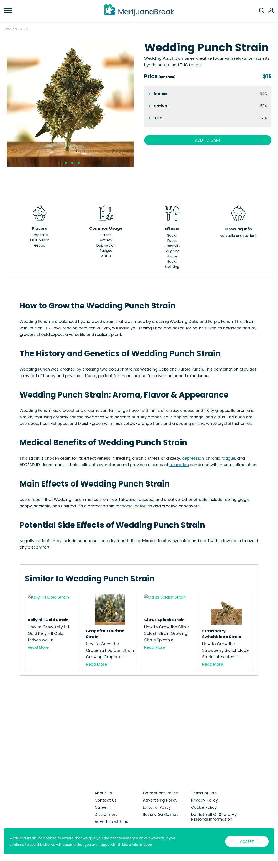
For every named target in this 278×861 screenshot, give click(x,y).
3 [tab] (72, 163)
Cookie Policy (204, 807)
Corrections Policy (160, 793)
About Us (103, 793)
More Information (137, 844)
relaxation (179, 464)
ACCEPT (247, 841)
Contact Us (106, 800)
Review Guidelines (160, 814)
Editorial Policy (157, 807)
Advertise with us (111, 821)
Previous (3, 103)
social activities (137, 506)
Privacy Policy (204, 800)
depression (193, 458)
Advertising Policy (160, 800)
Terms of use (204, 793)
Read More (38, 647)
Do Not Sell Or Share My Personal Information (214, 817)
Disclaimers (106, 814)
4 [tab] (79, 163)
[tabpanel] (70, 103)
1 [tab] (59, 163)
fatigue (228, 458)
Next (137, 103)
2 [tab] (66, 163)
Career (101, 807)
